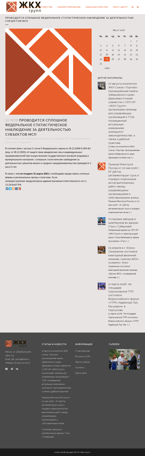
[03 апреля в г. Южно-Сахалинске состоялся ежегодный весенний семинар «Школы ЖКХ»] (101, 250)
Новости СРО (62, 138)
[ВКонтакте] (7, 188)
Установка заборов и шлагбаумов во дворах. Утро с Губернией (123, 222)
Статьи (14, 142)
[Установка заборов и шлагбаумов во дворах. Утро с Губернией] (101, 221)
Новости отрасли (46, 138)
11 (107, 50)
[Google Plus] (19, 188)
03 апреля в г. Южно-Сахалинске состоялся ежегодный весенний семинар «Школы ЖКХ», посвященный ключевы (122, 270)
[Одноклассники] (13, 188)
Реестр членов (82, 362)
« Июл (107, 68)
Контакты (79, 367)
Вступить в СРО (82, 356)
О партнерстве (82, 351)
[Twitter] (10, 188)
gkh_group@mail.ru (20, 359)
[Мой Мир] (16, 188)
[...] (132, 157)
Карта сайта (81, 373)
